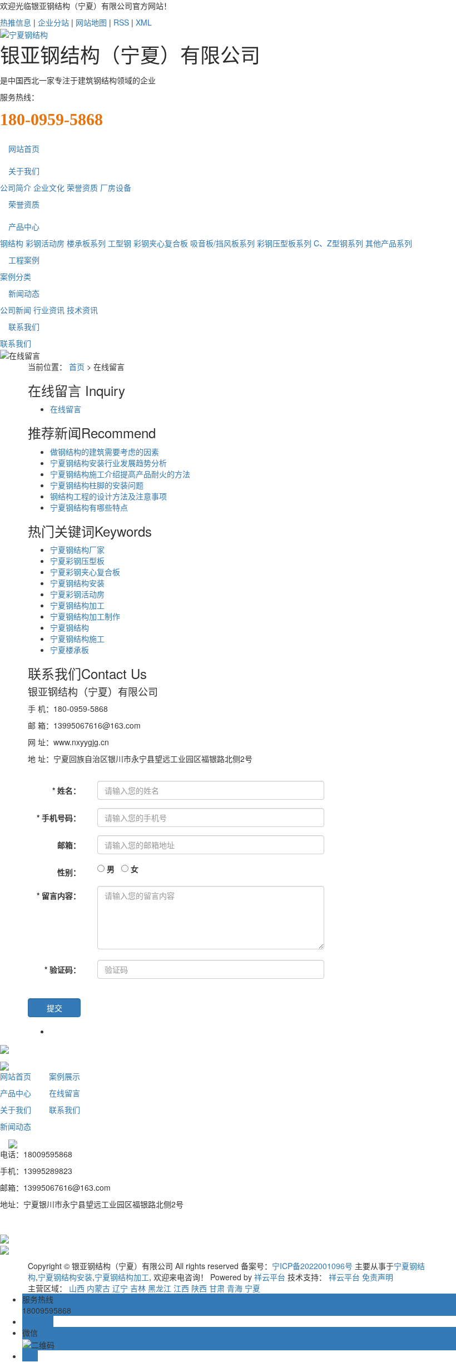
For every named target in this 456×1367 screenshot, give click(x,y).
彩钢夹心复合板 (160, 243)
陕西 (199, 1288)
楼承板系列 (86, 243)
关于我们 (23, 170)
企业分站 (53, 22)
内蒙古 (98, 1288)
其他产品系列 (388, 243)
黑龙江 (159, 1288)
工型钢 (119, 243)
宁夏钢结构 (69, 627)
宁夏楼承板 (69, 649)
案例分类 (15, 276)
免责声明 (377, 1276)
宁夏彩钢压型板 (77, 560)
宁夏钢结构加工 (77, 605)
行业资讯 (49, 309)
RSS (121, 22)
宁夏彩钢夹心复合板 (85, 571)
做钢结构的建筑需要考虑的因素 (104, 451)
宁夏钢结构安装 (77, 582)
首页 (77, 366)
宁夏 (252, 1288)
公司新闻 (15, 309)
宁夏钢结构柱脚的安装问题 (96, 485)
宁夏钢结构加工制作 (85, 616)
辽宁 (120, 1288)
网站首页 (23, 148)
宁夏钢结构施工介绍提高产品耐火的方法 (120, 473)
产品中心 (23, 226)
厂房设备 (115, 187)
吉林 (138, 1288)
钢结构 (11, 243)
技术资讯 (82, 309)
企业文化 (49, 187)
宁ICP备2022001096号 (312, 1265)
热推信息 (15, 22)
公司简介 (15, 187)
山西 (77, 1288)
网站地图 (91, 22)
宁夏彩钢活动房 (77, 594)
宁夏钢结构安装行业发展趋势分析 (108, 462)
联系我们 (23, 326)
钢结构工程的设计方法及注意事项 (108, 496)
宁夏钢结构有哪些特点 (89, 507)
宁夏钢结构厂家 (77, 549)
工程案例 (23, 259)
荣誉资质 (82, 187)
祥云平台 (269, 1276)
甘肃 (217, 1288)
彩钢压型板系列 (284, 243)
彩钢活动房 (45, 243)
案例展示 (64, 1076)
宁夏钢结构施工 (77, 638)
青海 (234, 1288)
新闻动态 (23, 293)
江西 (181, 1288)
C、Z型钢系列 (338, 243)
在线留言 (65, 408)
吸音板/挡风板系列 (222, 243)
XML (144, 22)
